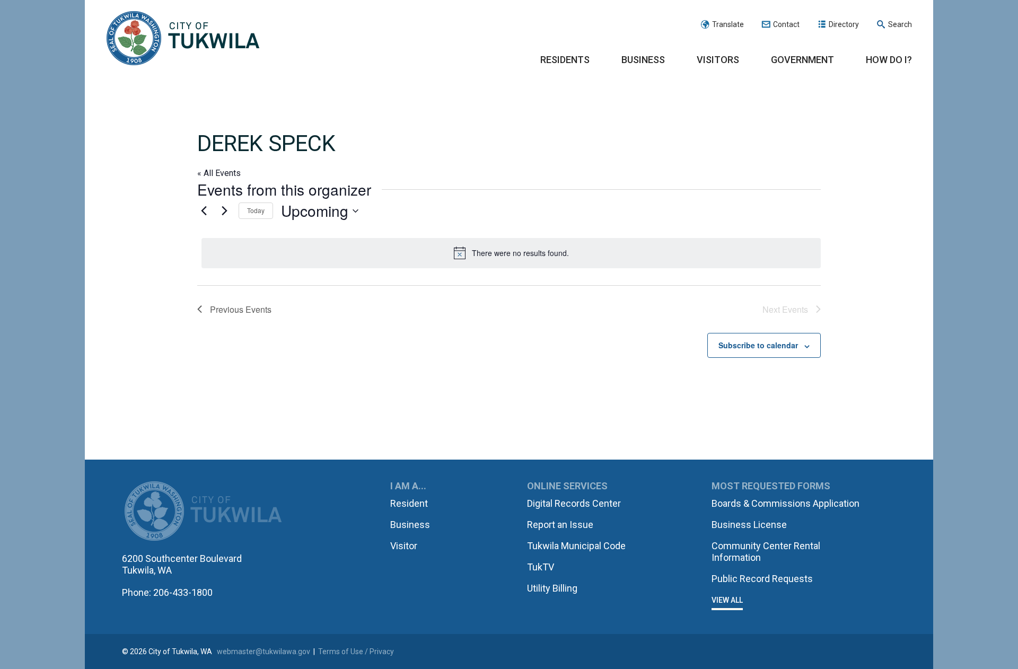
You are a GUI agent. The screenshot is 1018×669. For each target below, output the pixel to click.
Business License (749, 524)
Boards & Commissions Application (785, 503)
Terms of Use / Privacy (356, 651)
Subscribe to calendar (758, 345)
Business (643, 59)
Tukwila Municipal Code (576, 545)
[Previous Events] (203, 211)
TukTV (540, 567)
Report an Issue (560, 524)
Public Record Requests (762, 578)
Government (802, 59)
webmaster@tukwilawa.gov (263, 651)
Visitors (718, 59)
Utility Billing (552, 588)
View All (727, 600)
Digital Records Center (574, 503)
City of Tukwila (183, 39)
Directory (844, 24)
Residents (565, 59)
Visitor (403, 545)
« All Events (219, 173)
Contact (786, 24)
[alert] (511, 253)
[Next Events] (224, 211)
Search (900, 24)
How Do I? (889, 59)
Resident (409, 503)
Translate (728, 24)
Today (256, 210)
